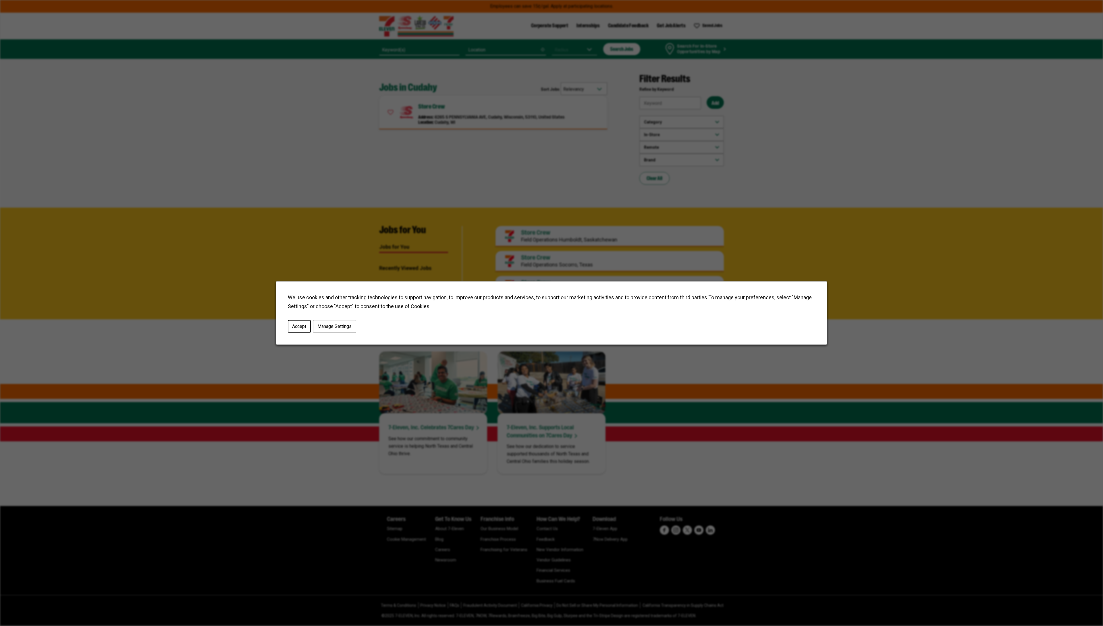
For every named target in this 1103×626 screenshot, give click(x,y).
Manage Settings (334, 326)
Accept (299, 326)
